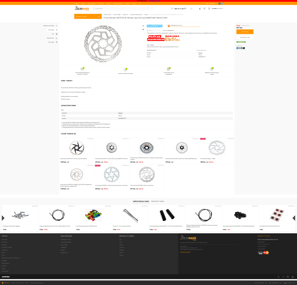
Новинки (63, 250)
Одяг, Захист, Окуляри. (7, 247)
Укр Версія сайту (154, 1)
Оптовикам (101, 3)
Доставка (121, 250)
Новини (121, 244)
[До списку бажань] (143, 26)
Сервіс (83, 3)
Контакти (7, 283)
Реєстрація (212, 3)
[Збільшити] (103, 44)
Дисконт (109, 3)
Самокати (4, 265)
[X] (244, 48)
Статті (120, 242)
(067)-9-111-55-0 (179, 9)
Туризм (3, 268)
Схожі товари (51, 42)
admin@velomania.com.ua (270, 239)
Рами (3, 255)
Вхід (207, 3)
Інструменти (5, 250)
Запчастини (4, 242)
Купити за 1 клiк (246, 37)
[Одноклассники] (239, 48)
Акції (120, 239)
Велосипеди (4, 239)
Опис (53, 34)
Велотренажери (5, 263)
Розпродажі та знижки (66, 239)
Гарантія (121, 252)
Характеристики (50, 38)
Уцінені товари (64, 244)
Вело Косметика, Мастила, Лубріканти (10, 258)
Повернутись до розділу (48, 25)
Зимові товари (5, 271)
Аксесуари (4, 244)
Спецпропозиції (64, 252)
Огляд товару (51, 29)
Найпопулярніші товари (141, 201)
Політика (121, 255)
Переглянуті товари (157, 201)
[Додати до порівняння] (143, 29)
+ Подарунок (63, 247)
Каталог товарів (81, 16)
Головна (76, 3)
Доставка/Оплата (118, 3)
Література (4, 260)
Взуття (3, 252)
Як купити (121, 247)
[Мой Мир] (242, 48)
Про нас (134, 3)
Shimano (200, 52)
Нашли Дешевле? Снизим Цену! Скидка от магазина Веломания (185, 26)
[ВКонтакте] (237, 48)
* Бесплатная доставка (66, 242)
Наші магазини (91, 3)
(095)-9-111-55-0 (24, 283)
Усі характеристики (201, 50)
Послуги (127, 3)
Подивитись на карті (185, 252)
